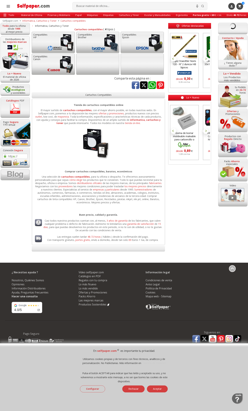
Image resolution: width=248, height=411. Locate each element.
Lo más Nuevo (87, 284)
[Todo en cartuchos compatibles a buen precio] (98, 159)
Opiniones (18, 284)
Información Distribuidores (29, 288)
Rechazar (133, 388)
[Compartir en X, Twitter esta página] (144, 85)
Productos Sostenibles (93, 304)
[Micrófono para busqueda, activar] (197, 6)
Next (205, 59)
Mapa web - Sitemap (158, 296)
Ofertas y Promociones (93, 292)
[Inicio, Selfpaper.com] (33, 6)
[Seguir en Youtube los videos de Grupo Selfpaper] (212, 339)
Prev (173, 59)
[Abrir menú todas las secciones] (8, 6)
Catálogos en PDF (90, 276)
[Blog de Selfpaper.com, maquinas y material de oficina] (15, 174)
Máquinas (92, 15)
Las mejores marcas (91, 300)
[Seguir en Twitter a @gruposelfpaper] (204, 339)
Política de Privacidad (159, 288)
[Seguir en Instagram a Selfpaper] (229, 339)
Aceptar (157, 388)
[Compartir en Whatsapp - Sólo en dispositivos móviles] (152, 85)
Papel (78, 15)
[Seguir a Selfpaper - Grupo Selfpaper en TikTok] (237, 339)
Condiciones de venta (159, 280)
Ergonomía (182, 15)
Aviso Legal (153, 284)
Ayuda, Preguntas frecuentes (30, 292)
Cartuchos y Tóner (129, 15)
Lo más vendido (88, 288)
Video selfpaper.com (91, 272)
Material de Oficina (31, 15)
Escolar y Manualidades (157, 15)
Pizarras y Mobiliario (59, 15)
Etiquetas (108, 15)
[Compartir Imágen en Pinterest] (160, 85)
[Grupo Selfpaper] (158, 309)
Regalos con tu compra (93, 280)
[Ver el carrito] (232, 28)
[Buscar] (202, 6)
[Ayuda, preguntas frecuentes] (237, 403)
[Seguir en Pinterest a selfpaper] (221, 339)
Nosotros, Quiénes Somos (28, 280)
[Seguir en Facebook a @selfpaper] (196, 339)
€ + (207, 15)
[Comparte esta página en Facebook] (135, 85)
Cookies (150, 292)
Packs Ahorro (87, 296)
